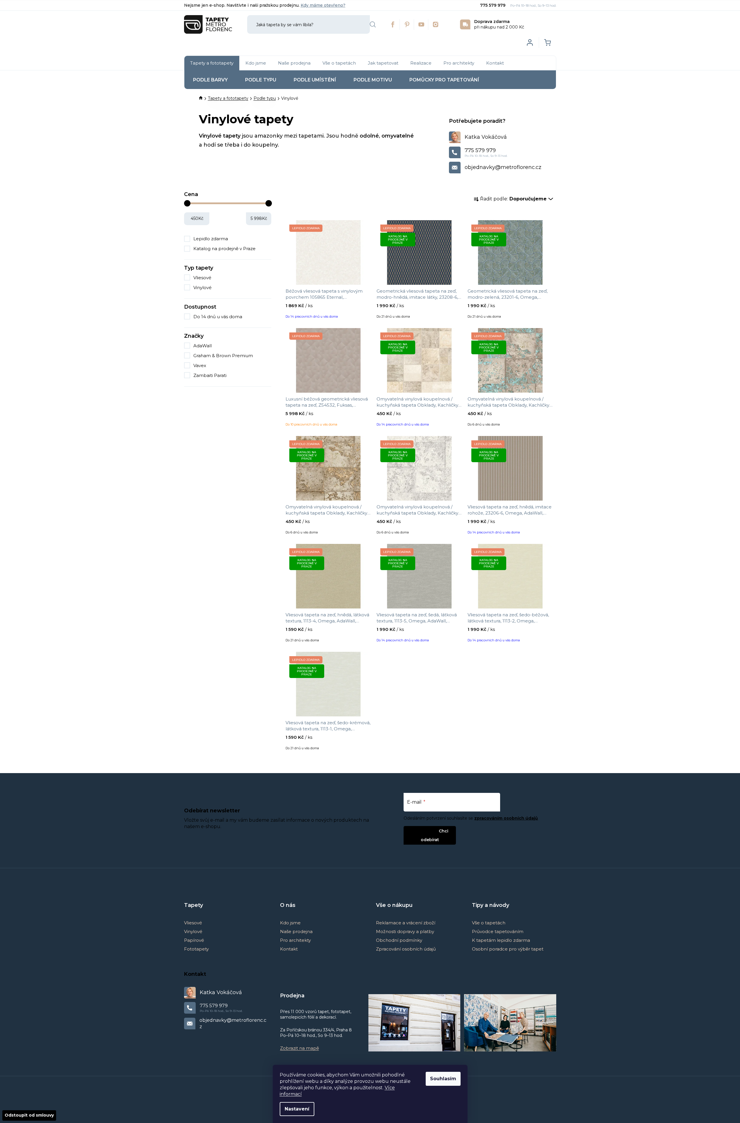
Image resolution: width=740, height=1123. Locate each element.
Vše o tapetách (488, 923)
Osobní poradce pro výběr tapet (507, 949)
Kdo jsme (290, 923)
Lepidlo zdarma (210, 238)
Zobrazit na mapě (299, 1048)
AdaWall (203, 346)
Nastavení (297, 1109)
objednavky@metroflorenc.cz (503, 167)
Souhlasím (443, 1078)
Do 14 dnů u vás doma (217, 316)
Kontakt (289, 949)
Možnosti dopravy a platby (405, 931)
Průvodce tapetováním (497, 931)
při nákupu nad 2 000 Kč (499, 24)
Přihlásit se (425, 831)
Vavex (200, 365)
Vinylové (202, 287)
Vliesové (202, 277)
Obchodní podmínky (399, 940)
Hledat (373, 24)
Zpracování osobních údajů (406, 949)
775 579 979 (493, 5)
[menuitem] (211, 63)
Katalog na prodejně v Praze (224, 248)
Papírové (194, 940)
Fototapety (196, 949)
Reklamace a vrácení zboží (405, 923)
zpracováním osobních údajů (506, 818)
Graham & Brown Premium (223, 355)
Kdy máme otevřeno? (323, 5)
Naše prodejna (296, 931)
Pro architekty (295, 940)
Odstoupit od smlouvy (29, 1115)
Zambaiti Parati (210, 375)
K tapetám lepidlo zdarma (501, 940)
